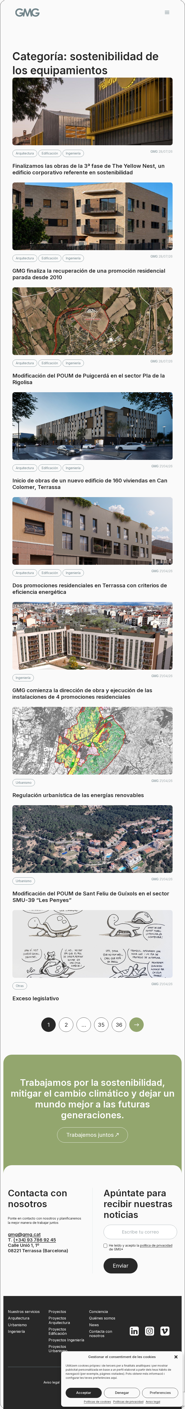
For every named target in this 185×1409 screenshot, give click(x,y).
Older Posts (136, 1024)
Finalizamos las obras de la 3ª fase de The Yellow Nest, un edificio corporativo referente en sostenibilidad (88, 169)
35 (101, 1025)
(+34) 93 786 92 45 (34, 1240)
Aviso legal (153, 1401)
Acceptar (83, 1393)
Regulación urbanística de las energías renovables (78, 795)
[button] (176, 1357)
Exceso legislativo (35, 998)
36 (119, 1025)
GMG (27, 12)
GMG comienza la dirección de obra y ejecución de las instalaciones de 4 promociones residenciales (82, 693)
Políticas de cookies (97, 1401)
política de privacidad (156, 1245)
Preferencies (160, 1393)
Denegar (122, 1393)
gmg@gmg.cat (24, 1234)
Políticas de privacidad (128, 1401)
